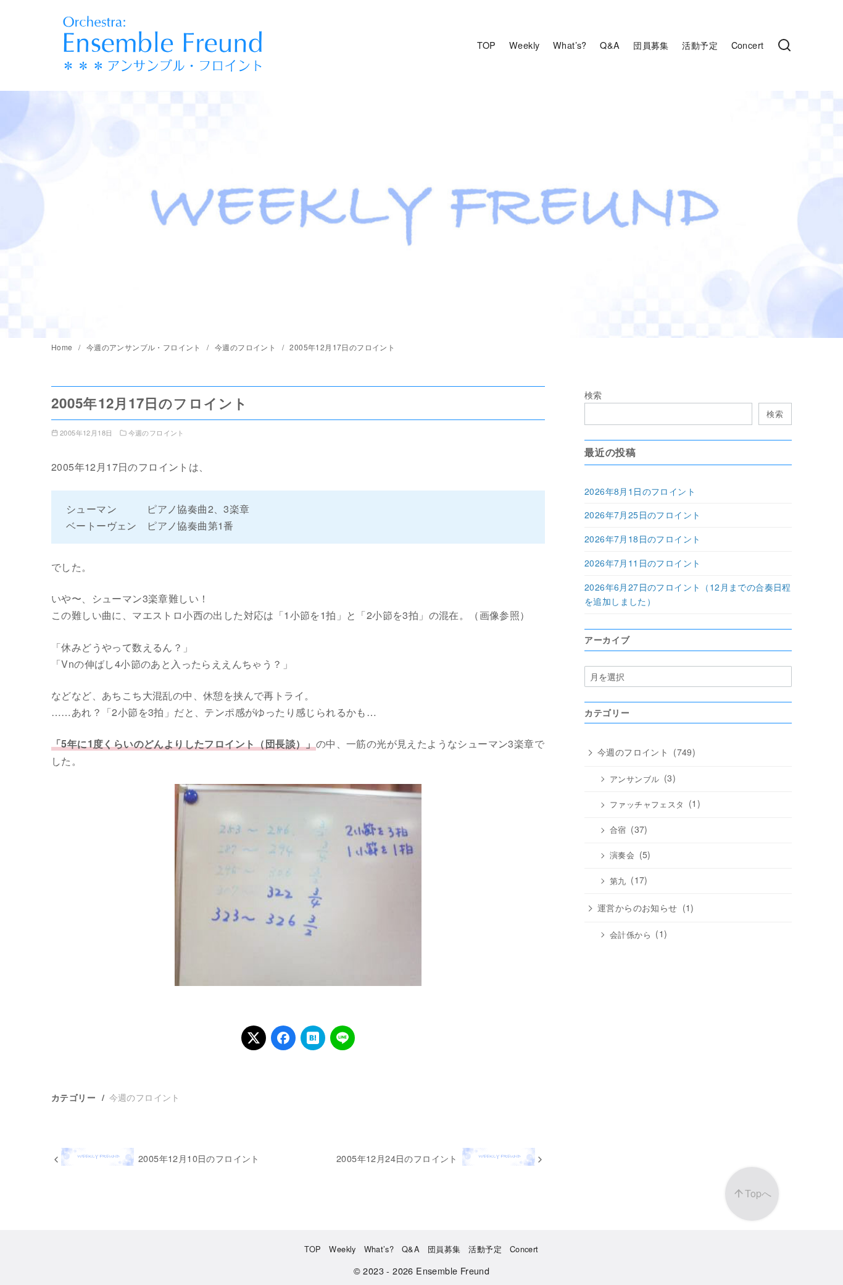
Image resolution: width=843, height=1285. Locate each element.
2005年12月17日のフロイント (342, 347)
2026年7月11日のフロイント (642, 563)
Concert (747, 44)
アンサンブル (634, 779)
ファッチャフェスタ (647, 804)
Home (63, 347)
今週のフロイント (246, 347)
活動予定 (700, 44)
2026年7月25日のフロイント (642, 514)
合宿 (618, 829)
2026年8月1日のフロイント (640, 491)
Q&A (610, 44)
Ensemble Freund (452, 1270)
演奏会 (622, 855)
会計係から (630, 934)
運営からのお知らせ (637, 907)
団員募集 (651, 44)
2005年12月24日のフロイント (397, 1158)
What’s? (570, 44)
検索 (593, 394)
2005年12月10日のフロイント (199, 1158)
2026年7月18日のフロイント (642, 539)
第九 (618, 881)
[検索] (784, 45)
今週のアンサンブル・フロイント (144, 347)
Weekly (524, 44)
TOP (486, 44)
